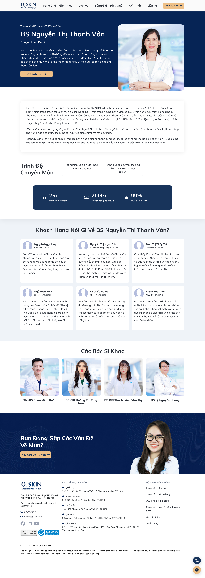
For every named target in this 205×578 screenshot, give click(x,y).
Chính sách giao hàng (157, 488)
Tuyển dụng (152, 523)
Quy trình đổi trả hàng (157, 500)
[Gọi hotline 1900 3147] (197, 560)
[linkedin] (30, 523)
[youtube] (36, 523)
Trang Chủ (49, 5)
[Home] (31, 485)
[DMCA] (28, 532)
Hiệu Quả (116, 5)
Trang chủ (25, 26)
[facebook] (22, 523)
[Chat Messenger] (197, 570)
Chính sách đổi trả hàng (158, 494)
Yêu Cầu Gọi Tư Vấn (34, 454)
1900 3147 (30, 511)
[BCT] (48, 532)
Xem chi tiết (39, 365)
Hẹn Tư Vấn (172, 5)
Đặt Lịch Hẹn (34, 74)
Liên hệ (152, 5)
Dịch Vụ (84, 5)
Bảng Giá (101, 5)
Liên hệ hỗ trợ (153, 517)
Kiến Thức (135, 5)
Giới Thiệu (65, 5)
